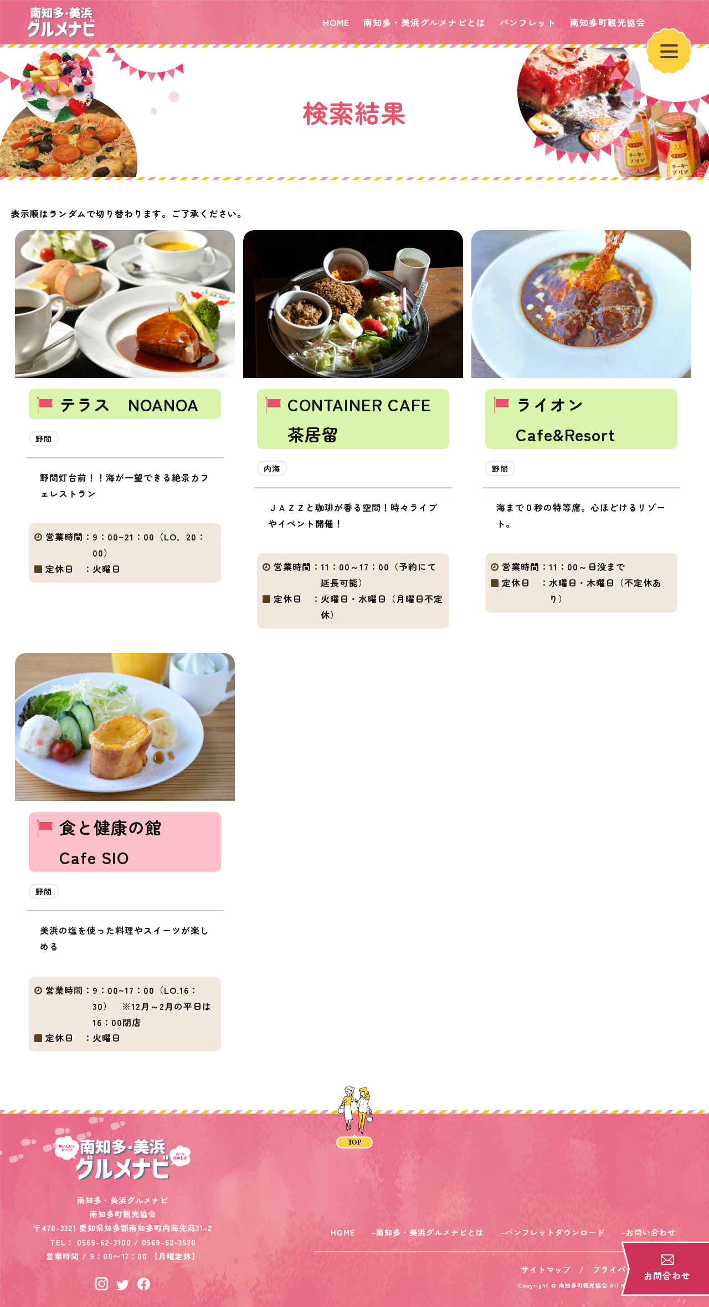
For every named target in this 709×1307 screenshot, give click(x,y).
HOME (336, 22)
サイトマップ (546, 1269)
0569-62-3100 (104, 1242)
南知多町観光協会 (607, 22)
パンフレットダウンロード (555, 1232)
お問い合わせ (651, 1232)
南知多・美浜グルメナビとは (424, 22)
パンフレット (528, 22)
